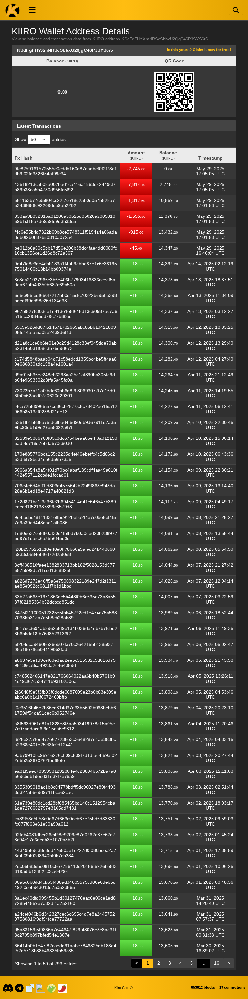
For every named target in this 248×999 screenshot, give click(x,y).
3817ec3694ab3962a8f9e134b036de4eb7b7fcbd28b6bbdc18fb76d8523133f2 (66, 631)
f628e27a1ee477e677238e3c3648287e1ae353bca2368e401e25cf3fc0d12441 (65, 742)
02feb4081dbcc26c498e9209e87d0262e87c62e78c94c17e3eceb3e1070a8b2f (65, 837)
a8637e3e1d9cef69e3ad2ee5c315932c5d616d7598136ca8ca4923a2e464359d (65, 663)
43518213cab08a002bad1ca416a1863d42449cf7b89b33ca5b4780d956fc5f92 (65, 187)
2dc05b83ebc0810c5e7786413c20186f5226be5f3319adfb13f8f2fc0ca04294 (66, 869)
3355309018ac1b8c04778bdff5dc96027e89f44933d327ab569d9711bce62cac (65, 789)
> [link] (229, 963)
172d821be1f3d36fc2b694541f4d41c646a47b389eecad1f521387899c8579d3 (65, 504)
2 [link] (158, 963)
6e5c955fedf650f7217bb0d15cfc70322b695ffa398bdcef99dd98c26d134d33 (66, 298)
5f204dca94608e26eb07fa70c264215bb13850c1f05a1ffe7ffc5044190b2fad (65, 647)
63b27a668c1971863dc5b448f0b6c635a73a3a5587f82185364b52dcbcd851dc (65, 599)
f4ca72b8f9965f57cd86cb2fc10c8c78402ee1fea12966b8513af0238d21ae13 (66, 409)
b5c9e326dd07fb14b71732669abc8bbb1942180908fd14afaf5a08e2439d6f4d (65, 330)
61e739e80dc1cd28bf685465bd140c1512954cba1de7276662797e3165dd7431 (65, 805)
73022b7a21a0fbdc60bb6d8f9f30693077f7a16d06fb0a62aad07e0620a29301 (65, 393)
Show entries (40, 139)
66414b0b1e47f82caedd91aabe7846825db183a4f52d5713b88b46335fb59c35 (65, 948)
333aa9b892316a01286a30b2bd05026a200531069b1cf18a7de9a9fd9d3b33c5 (65, 219)
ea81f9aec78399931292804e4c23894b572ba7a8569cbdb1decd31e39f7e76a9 (65, 774)
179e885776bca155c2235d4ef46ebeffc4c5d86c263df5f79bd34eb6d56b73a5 (65, 456)
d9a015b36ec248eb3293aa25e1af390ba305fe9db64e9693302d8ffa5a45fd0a (65, 377)
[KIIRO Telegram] (19, 987)
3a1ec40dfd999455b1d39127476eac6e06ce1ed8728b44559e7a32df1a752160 (65, 900)
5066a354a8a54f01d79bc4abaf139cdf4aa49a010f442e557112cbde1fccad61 (66, 472)
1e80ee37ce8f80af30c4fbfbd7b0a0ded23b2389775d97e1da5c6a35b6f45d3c (66, 536)
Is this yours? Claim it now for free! (199, 50)
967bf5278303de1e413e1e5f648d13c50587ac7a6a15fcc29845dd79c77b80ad (66, 314)
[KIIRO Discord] (8, 987)
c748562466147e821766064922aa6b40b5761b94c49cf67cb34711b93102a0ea (65, 678)
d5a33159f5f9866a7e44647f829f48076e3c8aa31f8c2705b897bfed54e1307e (65, 932)
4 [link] (180, 963)
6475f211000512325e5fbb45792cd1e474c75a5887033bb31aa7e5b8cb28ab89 (66, 615)
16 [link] (216, 963)
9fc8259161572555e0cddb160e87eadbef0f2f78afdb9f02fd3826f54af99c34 (65, 171)
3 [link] (169, 963)
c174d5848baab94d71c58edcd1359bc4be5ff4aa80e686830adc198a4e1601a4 (66, 361)
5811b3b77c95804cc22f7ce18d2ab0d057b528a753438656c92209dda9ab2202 (65, 203)
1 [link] (147, 963)
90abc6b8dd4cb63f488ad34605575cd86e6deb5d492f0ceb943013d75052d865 (65, 885)
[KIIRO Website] (30, 987)
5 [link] (191, 963)
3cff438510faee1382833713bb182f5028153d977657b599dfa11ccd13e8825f (65, 567)
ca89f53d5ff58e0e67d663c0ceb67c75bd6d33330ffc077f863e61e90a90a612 (66, 821)
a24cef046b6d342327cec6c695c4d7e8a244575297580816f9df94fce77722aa (65, 916)
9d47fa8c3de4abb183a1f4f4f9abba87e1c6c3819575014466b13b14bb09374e (66, 266)
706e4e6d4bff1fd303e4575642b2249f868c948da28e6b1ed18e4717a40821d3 (65, 488)
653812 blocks (203, 987)
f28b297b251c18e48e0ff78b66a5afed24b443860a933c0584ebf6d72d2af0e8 (65, 552)
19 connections (232, 987)
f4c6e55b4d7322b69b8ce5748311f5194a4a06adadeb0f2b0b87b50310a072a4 (66, 234)
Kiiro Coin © (123, 988)
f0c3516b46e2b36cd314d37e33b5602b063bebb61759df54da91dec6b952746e (65, 710)
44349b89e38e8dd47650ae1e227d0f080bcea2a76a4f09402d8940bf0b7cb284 (65, 853)
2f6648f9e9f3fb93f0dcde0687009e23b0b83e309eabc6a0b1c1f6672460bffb (65, 694)
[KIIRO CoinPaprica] (62, 987)
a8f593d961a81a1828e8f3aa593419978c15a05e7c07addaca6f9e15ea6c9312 (65, 726)
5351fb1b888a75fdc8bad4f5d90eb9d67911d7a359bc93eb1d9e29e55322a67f (65, 425)
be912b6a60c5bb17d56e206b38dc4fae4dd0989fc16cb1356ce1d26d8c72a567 (66, 250)
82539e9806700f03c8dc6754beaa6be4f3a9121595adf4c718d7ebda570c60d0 (66, 441)
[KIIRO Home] (13, 10)
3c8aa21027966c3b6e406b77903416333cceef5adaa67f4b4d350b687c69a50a (65, 282)
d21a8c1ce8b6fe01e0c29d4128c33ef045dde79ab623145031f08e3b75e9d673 (66, 345)
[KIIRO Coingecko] (51, 987)
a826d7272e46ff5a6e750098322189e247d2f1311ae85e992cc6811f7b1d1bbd (65, 583)
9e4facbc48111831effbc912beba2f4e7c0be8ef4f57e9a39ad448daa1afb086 (65, 520)
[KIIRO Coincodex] (41, 987)
